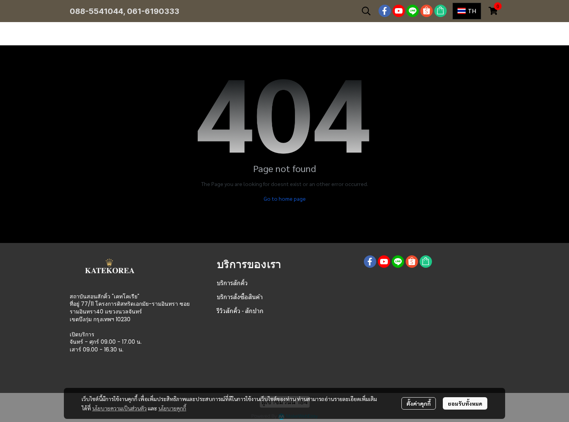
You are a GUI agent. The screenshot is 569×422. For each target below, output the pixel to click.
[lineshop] (440, 11)
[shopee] (426, 11)
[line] (412, 11)
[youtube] (398, 11)
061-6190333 (153, 11)
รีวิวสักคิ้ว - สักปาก (240, 311)
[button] (366, 10)
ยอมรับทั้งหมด (465, 403)
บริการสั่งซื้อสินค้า (240, 297)
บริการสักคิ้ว (232, 283)
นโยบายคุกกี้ (172, 408)
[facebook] (385, 11)
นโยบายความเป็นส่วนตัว (119, 408)
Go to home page (285, 198)
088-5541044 (96, 11)
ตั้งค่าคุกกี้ (418, 403)
